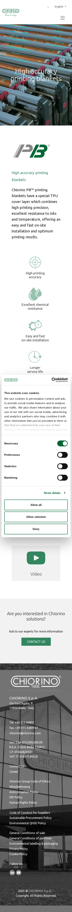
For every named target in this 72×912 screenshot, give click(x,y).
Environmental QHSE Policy (27, 823)
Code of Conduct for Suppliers (29, 812)
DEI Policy (16, 797)
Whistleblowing (19, 786)
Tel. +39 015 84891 (22, 722)
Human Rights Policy (23, 802)
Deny (36, 528)
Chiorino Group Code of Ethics (29, 781)
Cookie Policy (18, 854)
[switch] (62, 455)
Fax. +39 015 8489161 (23, 727)
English (59, 6)
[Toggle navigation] (63, 17)
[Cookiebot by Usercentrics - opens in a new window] (52, 380)
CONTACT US (36, 641)
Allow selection (36, 516)
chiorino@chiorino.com (25, 733)
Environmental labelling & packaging (33, 843)
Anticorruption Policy (23, 792)
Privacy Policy (18, 848)
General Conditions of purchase (30, 838)
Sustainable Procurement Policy (30, 817)
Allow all (36, 504)
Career (13, 771)
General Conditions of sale (27, 833)
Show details (52, 492)
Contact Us (16, 766)
